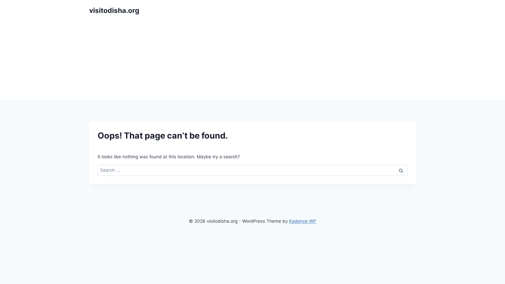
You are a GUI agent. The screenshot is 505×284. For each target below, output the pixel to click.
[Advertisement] (252, 60)
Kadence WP (302, 221)
